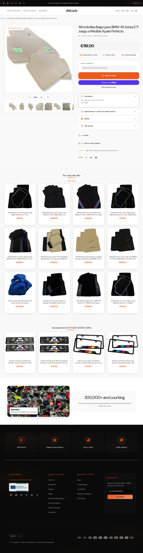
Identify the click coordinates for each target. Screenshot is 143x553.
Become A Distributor (84, 494)
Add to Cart (110, 76)
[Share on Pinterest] (96, 157)
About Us (51, 480)
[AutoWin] (72, 10)
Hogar (2, 18)
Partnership (52, 484)
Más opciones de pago (109, 87)
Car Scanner (81, 489)
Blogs (79, 480)
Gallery (50, 494)
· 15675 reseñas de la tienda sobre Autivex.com (102, 150)
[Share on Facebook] (86, 157)
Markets (51, 489)
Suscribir (120, 497)
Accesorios (43, 11)
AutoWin (16, 542)
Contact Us (52, 512)
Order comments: (87, 63)
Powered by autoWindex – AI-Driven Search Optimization (37, 542)
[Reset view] (48, 97)
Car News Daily (82, 484)
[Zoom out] (29, 97)
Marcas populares (14, 11)
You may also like (71, 175)
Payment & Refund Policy (56, 498)
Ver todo (71, 181)
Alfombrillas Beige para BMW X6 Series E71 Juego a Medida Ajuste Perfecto (32, 18)
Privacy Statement (54, 503)
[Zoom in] (41, 97)
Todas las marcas (29, 11)
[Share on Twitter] (91, 157)
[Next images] (71, 106)
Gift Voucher (81, 498)
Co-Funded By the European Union (20, 480)
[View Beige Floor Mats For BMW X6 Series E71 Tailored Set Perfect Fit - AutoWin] (13, 106)
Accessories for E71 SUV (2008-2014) (71, 327)
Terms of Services (54, 508)
